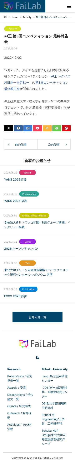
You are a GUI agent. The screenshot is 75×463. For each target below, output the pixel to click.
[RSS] (37, 357)
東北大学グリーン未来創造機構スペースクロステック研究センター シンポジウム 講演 (36, 272)
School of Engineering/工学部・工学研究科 (53, 419)
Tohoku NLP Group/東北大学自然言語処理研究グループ (54, 437)
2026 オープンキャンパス (21, 248)
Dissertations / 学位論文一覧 (20, 397)
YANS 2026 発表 (15, 201)
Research (14, 369)
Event (28, 241)
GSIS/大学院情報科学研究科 (54, 405)
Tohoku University (55, 369)
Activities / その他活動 (19, 427)
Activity (13, 28)
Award (27, 172)
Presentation (29, 194)
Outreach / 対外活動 (19, 415)
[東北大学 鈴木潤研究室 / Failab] (22, 6)
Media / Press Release (34, 215)
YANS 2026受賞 (15, 179)
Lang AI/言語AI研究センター (55, 378)
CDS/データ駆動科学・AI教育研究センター (55, 392)
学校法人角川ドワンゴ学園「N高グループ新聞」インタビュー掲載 (37, 225)
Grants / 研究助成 (19, 406)
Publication (28, 289)
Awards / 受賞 (16, 387)
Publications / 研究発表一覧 (19, 378)
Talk (27, 263)
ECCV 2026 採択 (15, 296)
